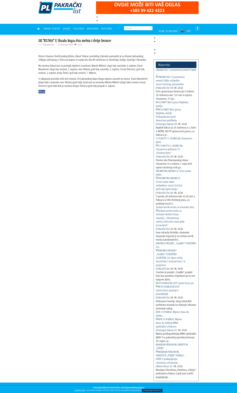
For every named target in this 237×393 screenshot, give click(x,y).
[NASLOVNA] (39, 28)
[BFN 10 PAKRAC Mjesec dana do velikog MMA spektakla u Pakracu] (171, 322)
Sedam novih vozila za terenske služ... (175, 207)
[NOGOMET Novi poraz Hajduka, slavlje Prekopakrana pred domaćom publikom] (171, 114)
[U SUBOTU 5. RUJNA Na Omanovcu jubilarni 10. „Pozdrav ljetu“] (171, 149)
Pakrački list (163, 88)
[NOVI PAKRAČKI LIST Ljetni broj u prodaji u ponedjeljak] (171, 290)
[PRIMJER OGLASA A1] (147, 7)
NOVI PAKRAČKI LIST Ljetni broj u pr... (175, 283)
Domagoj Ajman (165, 124)
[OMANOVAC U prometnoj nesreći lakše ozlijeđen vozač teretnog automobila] (171, 80)
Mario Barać (163, 366)
